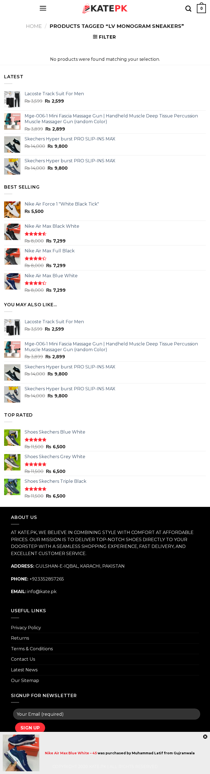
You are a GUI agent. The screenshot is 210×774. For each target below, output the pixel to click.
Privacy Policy (26, 627)
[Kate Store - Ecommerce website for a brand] (105, 8)
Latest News (24, 669)
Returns (20, 638)
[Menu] (43, 8)
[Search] (188, 8)
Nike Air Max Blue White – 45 (71, 753)
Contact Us (23, 659)
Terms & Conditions (32, 648)
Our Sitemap (25, 680)
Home (34, 26)
